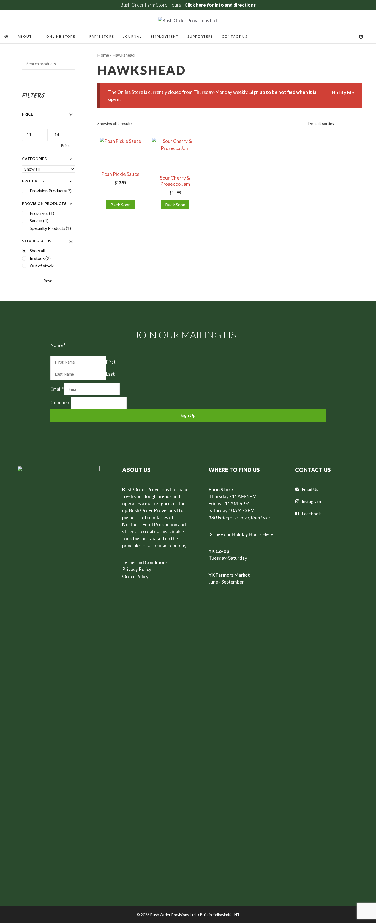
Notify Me (343, 92)
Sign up (188, 415)
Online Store (60, 36)
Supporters (200, 36)
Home (103, 55)
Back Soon (120, 204)
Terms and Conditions (145, 562)
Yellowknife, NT (226, 914)
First (111, 362)
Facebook (311, 513)
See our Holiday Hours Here (244, 534)
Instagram (311, 501)
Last (110, 374)
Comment (60, 402)
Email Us (310, 489)
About (25, 36)
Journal (132, 36)
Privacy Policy (136, 569)
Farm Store (101, 36)
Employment (165, 36)
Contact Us (234, 36)
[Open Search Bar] (369, 36)
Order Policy (135, 576)
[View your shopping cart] (353, 36)
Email (57, 389)
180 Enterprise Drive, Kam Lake (239, 517)
